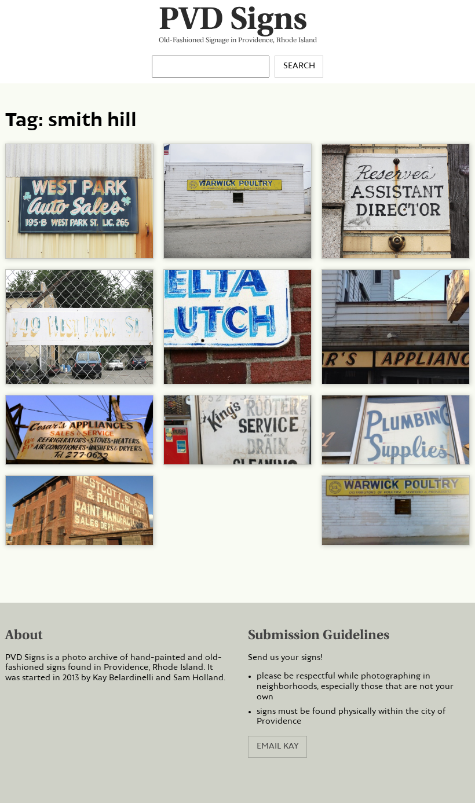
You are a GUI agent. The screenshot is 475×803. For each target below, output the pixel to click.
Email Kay (278, 746)
